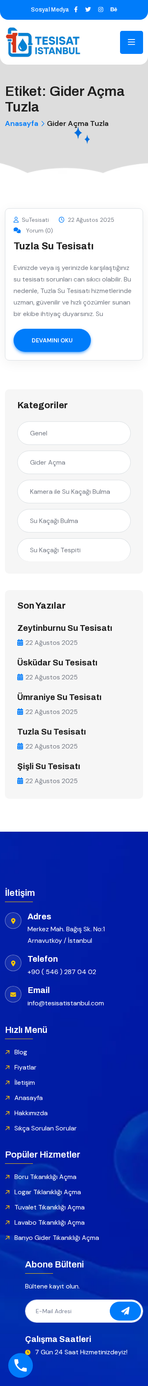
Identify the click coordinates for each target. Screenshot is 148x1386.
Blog (20, 1052)
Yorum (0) (38, 230)
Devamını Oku (52, 340)
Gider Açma (47, 462)
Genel (38, 433)
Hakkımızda (31, 1113)
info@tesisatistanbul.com (66, 1003)
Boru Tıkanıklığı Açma (45, 1176)
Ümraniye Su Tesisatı (59, 697)
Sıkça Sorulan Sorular (45, 1128)
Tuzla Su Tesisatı (54, 246)
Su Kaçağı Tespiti (55, 550)
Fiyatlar (25, 1067)
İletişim (24, 1082)
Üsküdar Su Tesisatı (57, 662)
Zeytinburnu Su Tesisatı (64, 628)
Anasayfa (21, 123)
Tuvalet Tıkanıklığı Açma (49, 1207)
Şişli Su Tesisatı (48, 766)
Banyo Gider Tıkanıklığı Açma (56, 1237)
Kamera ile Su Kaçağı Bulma (70, 491)
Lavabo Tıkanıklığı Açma (49, 1222)
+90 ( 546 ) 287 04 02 (62, 971)
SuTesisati (35, 219)
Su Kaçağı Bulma (54, 520)
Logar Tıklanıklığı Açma (47, 1192)
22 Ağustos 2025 (91, 219)
